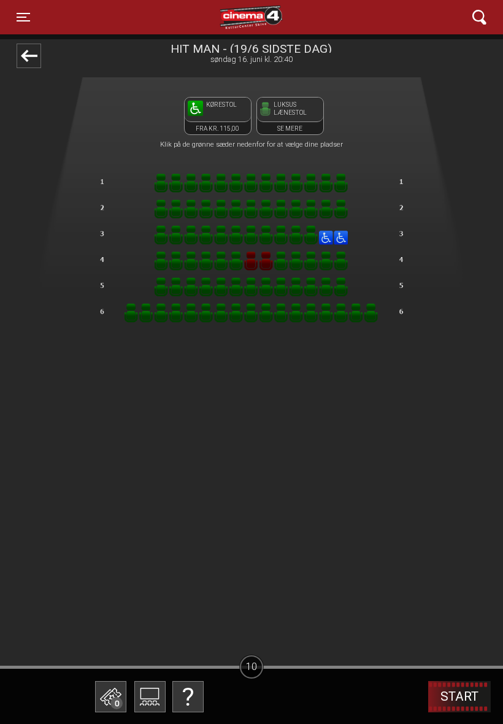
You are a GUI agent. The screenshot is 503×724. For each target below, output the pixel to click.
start (459, 696)
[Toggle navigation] (479, 17)
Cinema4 (229, 17)
